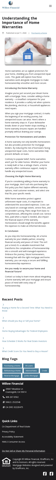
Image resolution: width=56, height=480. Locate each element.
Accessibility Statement (12, 436)
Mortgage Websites (22, 465)
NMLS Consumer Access (13, 441)
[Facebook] (44, 474)
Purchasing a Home (39, 33)
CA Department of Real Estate (16, 426)
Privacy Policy (8, 431)
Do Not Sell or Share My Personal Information (23, 450)
